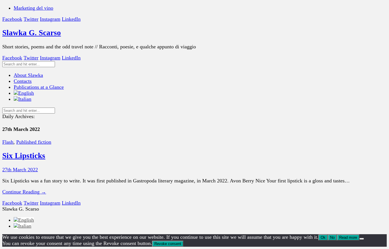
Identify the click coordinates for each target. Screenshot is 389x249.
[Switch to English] (24, 220)
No (332, 237)
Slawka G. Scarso (31, 32)
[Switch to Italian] (22, 99)
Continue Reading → (24, 192)
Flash (7, 142)
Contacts (23, 81)
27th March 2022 (20, 169)
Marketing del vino (33, 8)
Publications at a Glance (39, 87)
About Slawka (28, 75)
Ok (323, 237)
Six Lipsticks (23, 155)
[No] (361, 239)
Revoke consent (167, 244)
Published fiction (33, 142)
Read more (348, 237)
